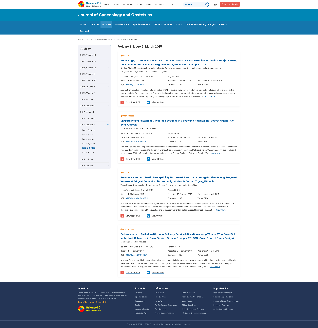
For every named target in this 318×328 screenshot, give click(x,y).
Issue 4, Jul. (88, 139)
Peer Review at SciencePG (192, 297)
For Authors (159, 293)
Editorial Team (162, 24)
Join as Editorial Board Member (226, 301)
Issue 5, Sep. (88, 134)
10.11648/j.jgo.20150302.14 (136, 255)
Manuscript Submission (222, 293)
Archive (106, 24)
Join (177, 24)
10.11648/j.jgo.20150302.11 (136, 85)
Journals (116, 4)
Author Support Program (223, 309)
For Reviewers (160, 297)
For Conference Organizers (166, 305)
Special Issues (141, 24)
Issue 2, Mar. (89, 148)
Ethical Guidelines (189, 305)
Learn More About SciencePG (92, 302)
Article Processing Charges (201, 24)
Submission (120, 24)
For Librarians (160, 309)
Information (159, 4)
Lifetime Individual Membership (194, 313)
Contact (171, 4)
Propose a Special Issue (223, 297)
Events (148, 4)
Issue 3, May (88, 143)
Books (139, 4)
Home (106, 4)
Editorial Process (188, 293)
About (93, 24)
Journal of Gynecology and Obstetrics (112, 39)
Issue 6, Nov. (88, 130)
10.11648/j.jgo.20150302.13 (136, 198)
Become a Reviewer (221, 305)
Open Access (187, 301)
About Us (83, 288)
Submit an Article (230, 4)
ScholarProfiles (141, 313)
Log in (215, 4)
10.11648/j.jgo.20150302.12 (136, 141)
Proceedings (128, 4)
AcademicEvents (142, 309)
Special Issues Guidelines (165, 313)
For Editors (159, 301)
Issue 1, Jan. (88, 152)
